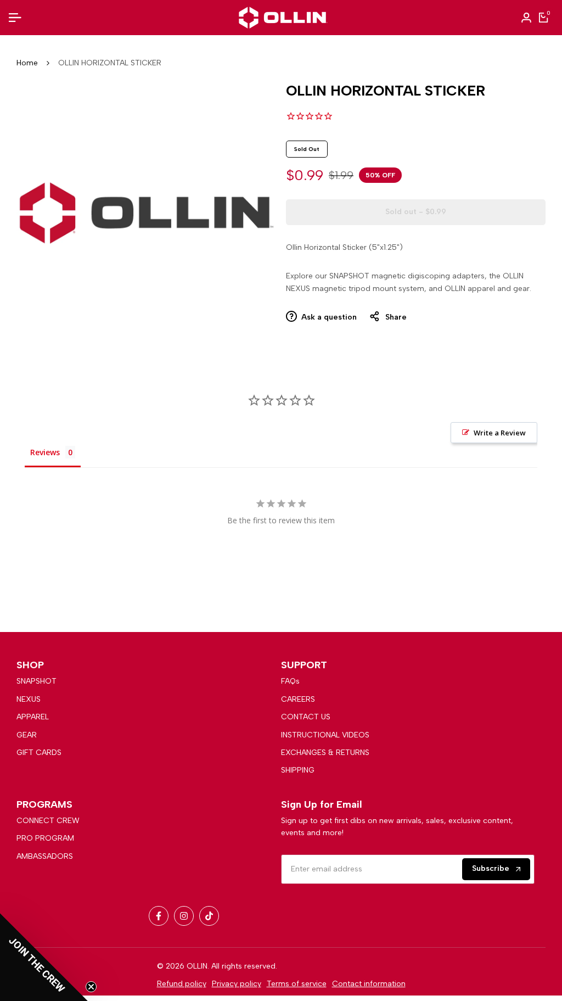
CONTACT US (305, 717)
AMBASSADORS (44, 856)
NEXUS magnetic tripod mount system (355, 288)
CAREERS (298, 699)
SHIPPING (297, 770)
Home (27, 63)
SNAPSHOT (36, 681)
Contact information (369, 983)
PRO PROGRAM (45, 838)
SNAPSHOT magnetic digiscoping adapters (407, 276)
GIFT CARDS (38, 752)
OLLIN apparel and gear (487, 288)
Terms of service (297, 983)
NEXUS (28, 699)
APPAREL (32, 717)
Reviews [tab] (45, 452)
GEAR (26, 735)
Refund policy (181, 983)
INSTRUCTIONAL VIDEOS (325, 735)
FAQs (290, 681)
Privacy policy (236, 983)
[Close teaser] (91, 986)
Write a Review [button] (500, 433)
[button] (44, 957)
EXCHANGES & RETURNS (325, 752)
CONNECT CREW (48, 820)
